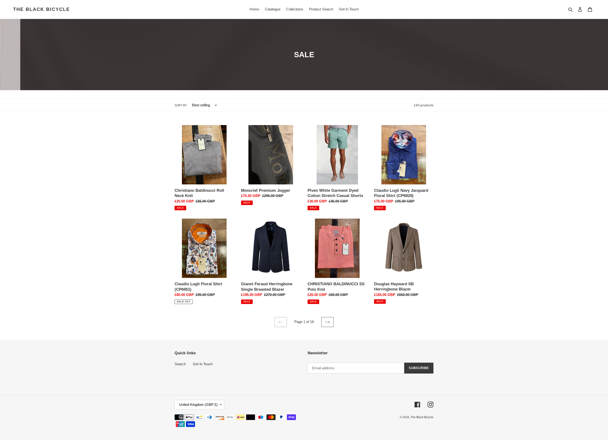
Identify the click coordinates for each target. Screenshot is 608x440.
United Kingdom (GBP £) (198, 405)
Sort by (181, 105)
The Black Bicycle (41, 9)
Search (180, 364)
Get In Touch (203, 364)
